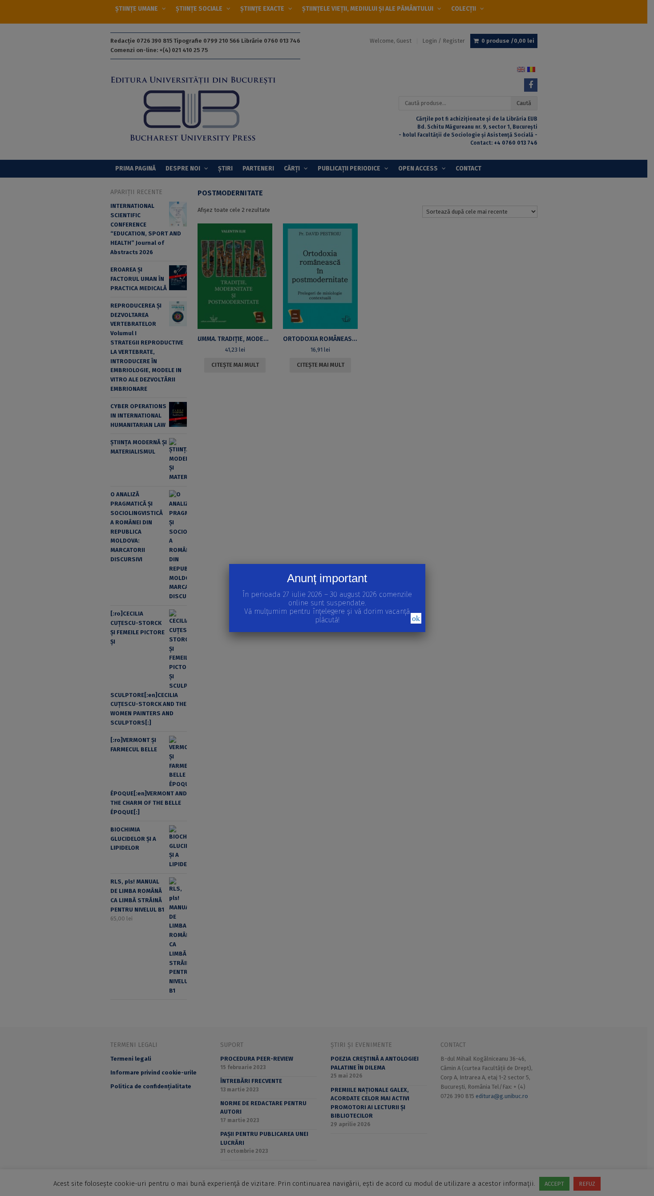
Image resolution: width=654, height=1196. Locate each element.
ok (416, 618)
